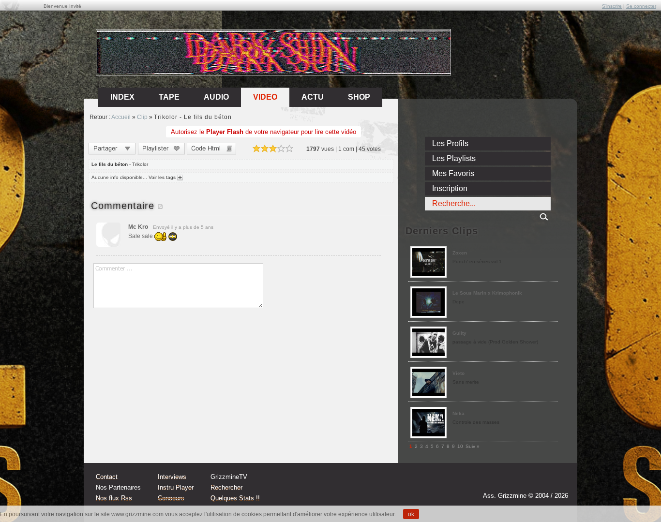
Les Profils (450, 143)
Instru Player (176, 487)
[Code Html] (211, 149)
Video (265, 97)
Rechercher (226, 487)
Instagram (521, 482)
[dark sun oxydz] (274, 71)
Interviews (172, 476)
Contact (107, 476)
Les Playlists (454, 158)
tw (539, 482)
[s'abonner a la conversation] (160, 205)
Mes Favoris (453, 173)
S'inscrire (612, 6)
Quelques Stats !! (235, 498)
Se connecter (641, 6)
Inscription (449, 188)
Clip (142, 117)
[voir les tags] (179, 177)
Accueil (121, 117)
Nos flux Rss (114, 498)
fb (558, 482)
